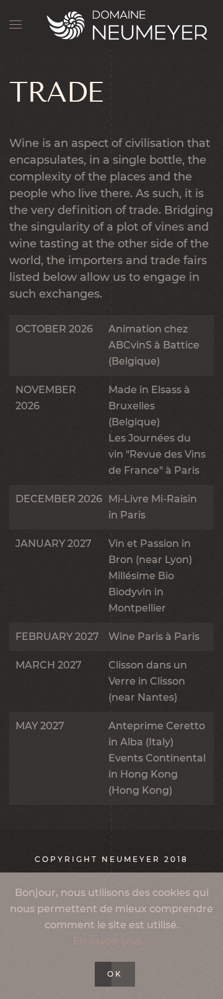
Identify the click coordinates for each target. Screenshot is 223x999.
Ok (115, 974)
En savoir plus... (111, 941)
